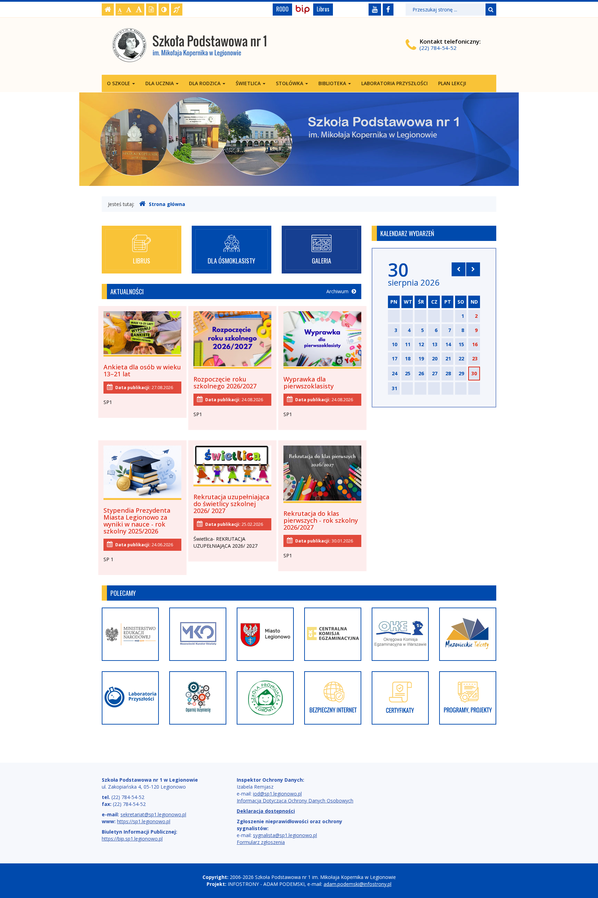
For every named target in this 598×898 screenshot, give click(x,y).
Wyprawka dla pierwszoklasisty (308, 382)
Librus (323, 9)
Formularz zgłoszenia (261, 842)
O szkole (119, 83)
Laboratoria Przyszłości (394, 83)
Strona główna (167, 204)
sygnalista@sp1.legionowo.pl (285, 835)
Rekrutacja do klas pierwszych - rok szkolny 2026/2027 (320, 520)
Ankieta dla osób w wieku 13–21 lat (142, 370)
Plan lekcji (452, 83)
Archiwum (338, 291)
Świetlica (249, 83)
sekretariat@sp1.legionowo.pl (153, 814)
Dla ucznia (160, 83)
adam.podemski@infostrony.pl (357, 884)
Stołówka (290, 83)
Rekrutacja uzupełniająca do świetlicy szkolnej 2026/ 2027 (231, 504)
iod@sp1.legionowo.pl (277, 793)
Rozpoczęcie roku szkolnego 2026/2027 (224, 382)
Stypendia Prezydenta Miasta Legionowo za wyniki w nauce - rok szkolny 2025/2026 (136, 520)
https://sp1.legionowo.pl (143, 821)
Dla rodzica (205, 83)
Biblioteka (332, 83)
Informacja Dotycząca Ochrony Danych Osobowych (295, 800)
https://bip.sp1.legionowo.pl (132, 838)
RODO (282, 9)
